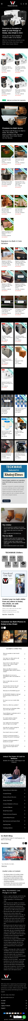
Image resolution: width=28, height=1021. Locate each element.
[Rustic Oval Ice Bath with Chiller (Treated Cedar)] (7, 151)
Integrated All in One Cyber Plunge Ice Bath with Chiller (20, 183)
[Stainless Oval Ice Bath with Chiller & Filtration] (7, 174)
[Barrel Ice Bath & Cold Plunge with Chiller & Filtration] (7, 82)
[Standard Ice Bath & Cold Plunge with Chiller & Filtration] (7, 59)
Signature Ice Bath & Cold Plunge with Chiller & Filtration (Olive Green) (20, 285)
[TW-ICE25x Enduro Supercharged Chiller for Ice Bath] (21, 328)
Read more (6, 500)
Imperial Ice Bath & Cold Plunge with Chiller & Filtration (7, 233)
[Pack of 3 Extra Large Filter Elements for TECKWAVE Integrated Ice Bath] (7, 423)
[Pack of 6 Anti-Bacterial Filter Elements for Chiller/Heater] (21, 401)
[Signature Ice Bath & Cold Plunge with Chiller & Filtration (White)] (7, 253)
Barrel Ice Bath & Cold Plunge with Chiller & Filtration (7, 91)
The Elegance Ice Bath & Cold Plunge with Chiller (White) (20, 310)
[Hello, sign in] (23, 4)
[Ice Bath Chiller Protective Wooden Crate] (21, 423)
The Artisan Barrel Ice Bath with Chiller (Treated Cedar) (6, 210)
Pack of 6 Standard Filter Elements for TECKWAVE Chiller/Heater (6, 410)
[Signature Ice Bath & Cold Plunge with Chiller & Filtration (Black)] (21, 253)
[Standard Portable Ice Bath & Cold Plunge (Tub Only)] (7, 375)
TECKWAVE (11, 1019)
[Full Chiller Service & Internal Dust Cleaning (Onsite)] (21, 446)
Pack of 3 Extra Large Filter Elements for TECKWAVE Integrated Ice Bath (7, 433)
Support (3, 1008)
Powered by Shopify (19, 1019)
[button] (2, 4)
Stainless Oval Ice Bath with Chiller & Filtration (7, 182)
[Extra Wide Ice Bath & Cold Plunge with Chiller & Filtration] (21, 59)
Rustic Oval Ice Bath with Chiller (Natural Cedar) (19, 160)
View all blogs (4, 843)
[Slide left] (2, 628)
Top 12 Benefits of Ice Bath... (8, 864)
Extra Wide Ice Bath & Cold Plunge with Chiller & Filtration (20, 68)
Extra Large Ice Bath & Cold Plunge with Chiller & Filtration (20, 91)
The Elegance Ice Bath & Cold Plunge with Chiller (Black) (7, 310)
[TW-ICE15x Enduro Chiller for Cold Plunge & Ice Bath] (7, 328)
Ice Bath (3, 1000)
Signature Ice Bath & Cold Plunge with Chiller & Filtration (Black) (20, 262)
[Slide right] (5, 628)
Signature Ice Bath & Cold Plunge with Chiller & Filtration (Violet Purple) (7, 285)
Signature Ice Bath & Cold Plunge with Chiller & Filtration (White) (7, 262)
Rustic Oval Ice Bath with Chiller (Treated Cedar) (6, 160)
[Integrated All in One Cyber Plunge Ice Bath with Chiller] (21, 174)
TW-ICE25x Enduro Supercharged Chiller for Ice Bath (20, 337)
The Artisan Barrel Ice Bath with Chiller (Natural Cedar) (20, 210)
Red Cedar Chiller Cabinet (19, 361)
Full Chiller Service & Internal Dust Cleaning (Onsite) (20, 455)
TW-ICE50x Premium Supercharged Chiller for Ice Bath (7, 360)
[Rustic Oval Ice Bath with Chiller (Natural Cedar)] (21, 151)
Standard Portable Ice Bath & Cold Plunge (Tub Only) (7, 383)
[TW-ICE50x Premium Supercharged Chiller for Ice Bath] (7, 351)
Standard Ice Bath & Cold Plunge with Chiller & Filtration (7, 68)
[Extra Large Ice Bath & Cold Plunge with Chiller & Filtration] (21, 82)
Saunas (3, 1003)
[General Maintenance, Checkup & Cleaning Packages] (7, 446)
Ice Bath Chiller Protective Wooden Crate (19, 432)
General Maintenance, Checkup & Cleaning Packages (7, 455)
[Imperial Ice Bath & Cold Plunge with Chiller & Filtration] (7, 224)
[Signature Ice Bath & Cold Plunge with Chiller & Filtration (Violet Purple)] (7, 276)
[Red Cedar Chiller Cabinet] (21, 351)
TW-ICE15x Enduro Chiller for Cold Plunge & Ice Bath (7, 337)
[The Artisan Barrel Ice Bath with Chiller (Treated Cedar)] (7, 201)
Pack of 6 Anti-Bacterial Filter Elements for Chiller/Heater (20, 409)
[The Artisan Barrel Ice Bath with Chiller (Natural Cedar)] (21, 201)
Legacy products (5, 1005)
